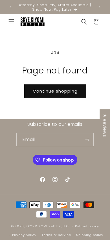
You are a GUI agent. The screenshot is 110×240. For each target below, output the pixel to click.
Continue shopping (55, 91)
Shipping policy (89, 235)
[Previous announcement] (10, 7)
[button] (11, 21)
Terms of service (56, 235)
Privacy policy (24, 235)
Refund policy (87, 226)
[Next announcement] (99, 7)
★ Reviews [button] (105, 125)
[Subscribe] (87, 139)
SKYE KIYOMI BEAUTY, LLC (47, 226)
